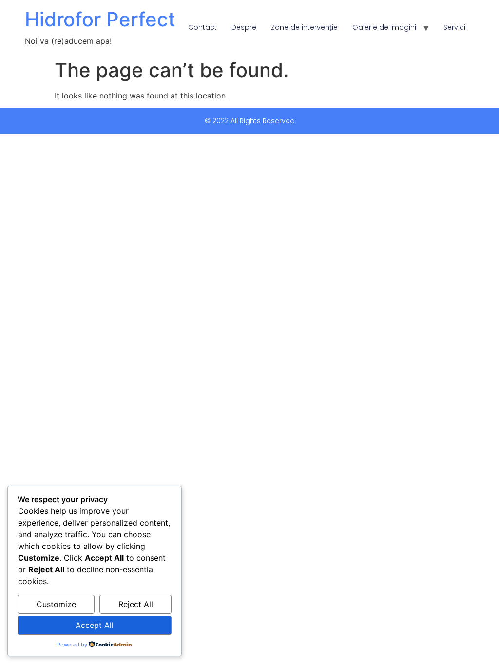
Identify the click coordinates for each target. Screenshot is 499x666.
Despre (243, 27)
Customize (56, 604)
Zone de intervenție (304, 27)
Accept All (95, 625)
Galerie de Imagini (384, 27)
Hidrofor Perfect (100, 19)
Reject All (135, 604)
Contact (202, 27)
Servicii (455, 27)
